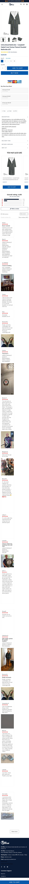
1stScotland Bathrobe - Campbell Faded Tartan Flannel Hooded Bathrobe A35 (11, 179)
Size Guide (8, 58)
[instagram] (5, 876)
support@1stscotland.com (10, 869)
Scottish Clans (4, 871)
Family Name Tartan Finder (7, 873)
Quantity (3, 64)
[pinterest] (8, 876)
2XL (14, 61)
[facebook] (2, 876)
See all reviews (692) (14, 196)
